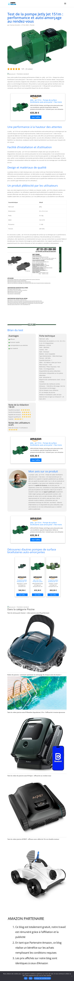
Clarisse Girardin (15, 25)
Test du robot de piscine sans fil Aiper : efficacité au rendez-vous (29, 776)
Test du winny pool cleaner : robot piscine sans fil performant (28, 613)
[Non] (72, 976)
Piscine (32, 25)
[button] (18, 74)
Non (30, 978)
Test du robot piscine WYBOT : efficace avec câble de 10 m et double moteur (33, 839)
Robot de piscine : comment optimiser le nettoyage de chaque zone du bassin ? (34, 675)
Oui (26, 978)
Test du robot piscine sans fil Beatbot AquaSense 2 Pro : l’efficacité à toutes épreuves (36, 712)
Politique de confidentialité (42, 978)
